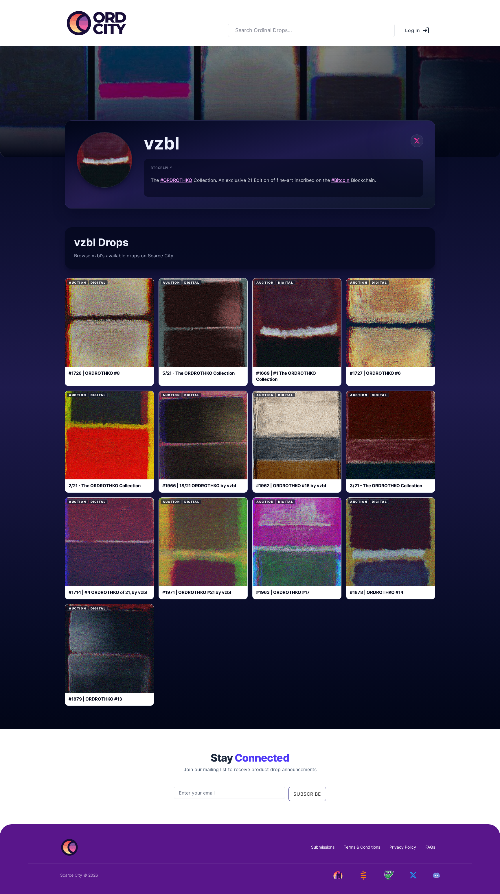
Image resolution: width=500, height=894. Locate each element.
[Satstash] (363, 875)
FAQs (430, 847)
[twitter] (417, 140)
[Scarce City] (338, 875)
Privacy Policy (402, 847)
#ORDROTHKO (176, 180)
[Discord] (436, 875)
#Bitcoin (340, 180)
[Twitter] (413, 875)
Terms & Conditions (362, 847)
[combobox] (311, 30)
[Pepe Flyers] (389, 875)
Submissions (322, 847)
